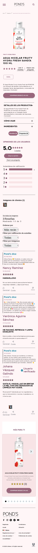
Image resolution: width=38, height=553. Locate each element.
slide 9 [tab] (29, 501)
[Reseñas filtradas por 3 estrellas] (20, 178)
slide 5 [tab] (17, 501)
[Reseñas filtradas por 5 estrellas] (20, 169)
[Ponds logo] (11, 518)
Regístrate (5, 524)
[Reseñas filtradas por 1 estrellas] (20, 187)
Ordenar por (8, 225)
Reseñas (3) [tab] (13, 133)
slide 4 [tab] (14, 501)
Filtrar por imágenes (11, 241)
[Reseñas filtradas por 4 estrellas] (20, 174)
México (6, 530)
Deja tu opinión (13, 156)
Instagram (7, 520)
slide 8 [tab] (26, 501)
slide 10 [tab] (32, 501)
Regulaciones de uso (8, 533)
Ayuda (4, 527)
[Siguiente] (31, 451)
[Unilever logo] (33, 546)
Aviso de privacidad (24, 533)
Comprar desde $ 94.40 (19, 490)
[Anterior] (7, 451)
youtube (18, 520)
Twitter (11, 520)
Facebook (4, 520)
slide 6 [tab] (20, 501)
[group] (5, 205)
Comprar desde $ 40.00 (19, 95)
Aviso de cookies (7, 535)
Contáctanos (22, 524)
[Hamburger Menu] (5, 5)
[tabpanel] (19, 279)
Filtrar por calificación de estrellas (17, 233)
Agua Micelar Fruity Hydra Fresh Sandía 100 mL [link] (21, 13)
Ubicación (21, 527)
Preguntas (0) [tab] (23, 133)
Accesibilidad (6, 538)
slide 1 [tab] (5, 501)
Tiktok (14, 520)
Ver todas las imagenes (10, 215)
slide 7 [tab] (23, 501)
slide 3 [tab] (11, 501)
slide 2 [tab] (8, 501)
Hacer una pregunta (13, 160)
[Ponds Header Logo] (19, 7)
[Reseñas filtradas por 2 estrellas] (20, 182)
